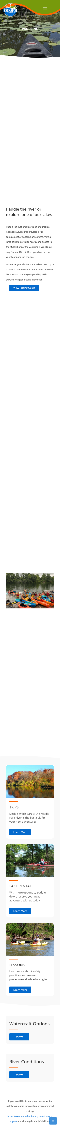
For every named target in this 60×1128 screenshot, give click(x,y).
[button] (45, 8)
